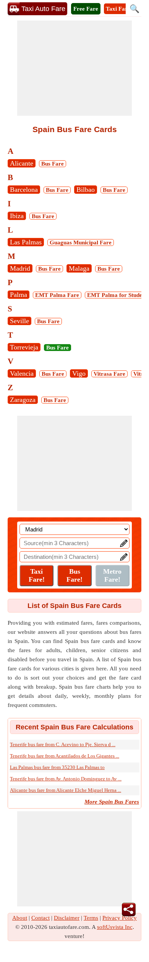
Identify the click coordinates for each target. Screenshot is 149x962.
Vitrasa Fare (109, 374)
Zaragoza (23, 400)
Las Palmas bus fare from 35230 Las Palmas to (57, 767)
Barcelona (24, 189)
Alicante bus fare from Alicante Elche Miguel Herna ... (65, 790)
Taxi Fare (118, 9)
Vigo (79, 373)
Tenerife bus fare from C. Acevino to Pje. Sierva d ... (62, 744)
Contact (40, 918)
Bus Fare (52, 164)
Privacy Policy (119, 918)
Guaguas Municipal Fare (81, 242)
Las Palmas (26, 242)
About (19, 918)
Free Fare (85, 9)
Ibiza (17, 216)
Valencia (22, 373)
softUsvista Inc (115, 927)
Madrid (20, 268)
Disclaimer (66, 918)
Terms (91, 918)
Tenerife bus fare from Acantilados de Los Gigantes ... (64, 756)
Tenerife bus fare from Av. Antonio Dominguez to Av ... (65, 779)
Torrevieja (24, 347)
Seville (19, 321)
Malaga (79, 268)
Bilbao (85, 189)
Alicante (21, 163)
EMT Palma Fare (57, 295)
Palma (18, 294)
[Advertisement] (74, 68)
